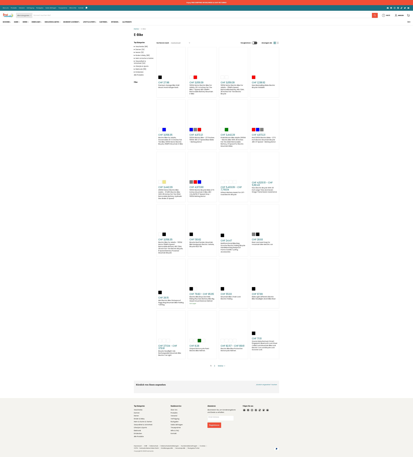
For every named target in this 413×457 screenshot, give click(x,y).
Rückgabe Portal (193, 448)
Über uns (6, 8)
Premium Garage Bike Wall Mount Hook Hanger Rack (168, 86)
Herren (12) (140, 52)
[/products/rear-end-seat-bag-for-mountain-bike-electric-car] (264, 219)
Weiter (221, 366)
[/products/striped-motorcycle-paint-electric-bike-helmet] (202, 325)
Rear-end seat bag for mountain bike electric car (262, 243)
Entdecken (114, 22)
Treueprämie (62, 8)
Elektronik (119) (141, 69)
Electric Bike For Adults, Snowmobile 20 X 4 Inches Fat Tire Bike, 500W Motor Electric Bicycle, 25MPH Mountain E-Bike (170, 140)
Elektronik (103, 22)
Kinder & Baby (36, 22)
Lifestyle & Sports (89, 22)
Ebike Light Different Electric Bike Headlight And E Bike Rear (264, 298)
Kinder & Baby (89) (143, 55)
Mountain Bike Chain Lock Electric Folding (231, 298)
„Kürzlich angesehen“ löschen (266, 384)
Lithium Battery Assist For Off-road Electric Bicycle (233, 193)
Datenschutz (153, 446)
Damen (16, 22)
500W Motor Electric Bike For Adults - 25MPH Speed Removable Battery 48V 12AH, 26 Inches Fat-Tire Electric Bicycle (232, 89)
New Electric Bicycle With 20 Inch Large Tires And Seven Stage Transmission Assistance (264, 190)
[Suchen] (375, 15)
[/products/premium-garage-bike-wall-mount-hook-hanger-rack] (171, 61)
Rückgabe (39, 8)
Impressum (138, 446)
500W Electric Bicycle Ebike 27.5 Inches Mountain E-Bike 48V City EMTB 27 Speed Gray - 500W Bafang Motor (202, 193)
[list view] (277, 42)
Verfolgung (30, 8)
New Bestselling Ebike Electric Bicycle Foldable (263, 86)
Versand (22, 8)
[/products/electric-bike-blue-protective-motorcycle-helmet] (233, 325)
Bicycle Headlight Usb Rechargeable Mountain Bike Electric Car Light (169, 353)
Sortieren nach (162, 43)
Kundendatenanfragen (189, 446)
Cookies (202, 446)
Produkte (14, 8)
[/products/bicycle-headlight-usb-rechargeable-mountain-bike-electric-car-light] (171, 325)
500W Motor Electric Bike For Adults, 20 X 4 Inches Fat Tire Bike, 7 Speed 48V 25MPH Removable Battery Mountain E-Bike (201, 89)
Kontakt (80, 8)
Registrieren (214, 425)
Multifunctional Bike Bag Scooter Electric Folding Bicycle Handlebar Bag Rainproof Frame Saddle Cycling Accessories (233, 247)
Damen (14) (140, 49)
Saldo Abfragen (50, 8)
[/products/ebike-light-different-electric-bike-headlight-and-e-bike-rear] (264, 273)
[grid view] (274, 42)
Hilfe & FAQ (72, 8)
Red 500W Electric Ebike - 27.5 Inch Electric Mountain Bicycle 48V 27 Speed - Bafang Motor (264, 139)
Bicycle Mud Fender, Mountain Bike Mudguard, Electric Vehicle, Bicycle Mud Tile (202, 244)
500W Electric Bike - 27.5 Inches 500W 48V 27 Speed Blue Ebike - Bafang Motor (202, 139)
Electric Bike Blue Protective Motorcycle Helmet (232, 349)
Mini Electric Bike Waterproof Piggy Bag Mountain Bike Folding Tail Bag (171, 302)
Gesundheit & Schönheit (71, 22)
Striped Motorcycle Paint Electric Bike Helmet (199, 349)
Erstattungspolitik (167, 448)
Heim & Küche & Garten (52, 22)
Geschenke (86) (142, 47)
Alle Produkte (127, 22)
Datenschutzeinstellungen (170, 446)
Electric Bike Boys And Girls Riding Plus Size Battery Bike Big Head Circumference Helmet (202, 299)
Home (136, 29)
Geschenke (6, 22)
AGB (145, 446)
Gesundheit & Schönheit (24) (140, 62)
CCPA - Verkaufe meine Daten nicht (146, 448)
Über (408, 22)
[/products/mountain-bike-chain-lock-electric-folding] (233, 273)
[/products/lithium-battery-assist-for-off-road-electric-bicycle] (233, 166)
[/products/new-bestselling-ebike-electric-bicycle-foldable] (264, 61)
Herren (25, 22)
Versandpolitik (180, 448)
